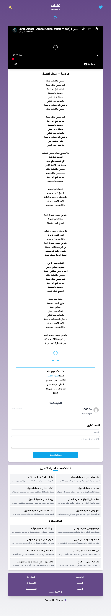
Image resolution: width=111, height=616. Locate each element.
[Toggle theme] (10, 7)
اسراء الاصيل (53, 375)
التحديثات (31, 583)
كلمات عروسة (55, 371)
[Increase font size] (53, 360)
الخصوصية (31, 589)
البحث (80, 583)
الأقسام (79, 589)
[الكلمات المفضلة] (100, 7)
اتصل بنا (31, 577)
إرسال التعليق (55, 455)
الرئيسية (80, 577)
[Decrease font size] (58, 360)
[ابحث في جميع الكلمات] (55, 18)
